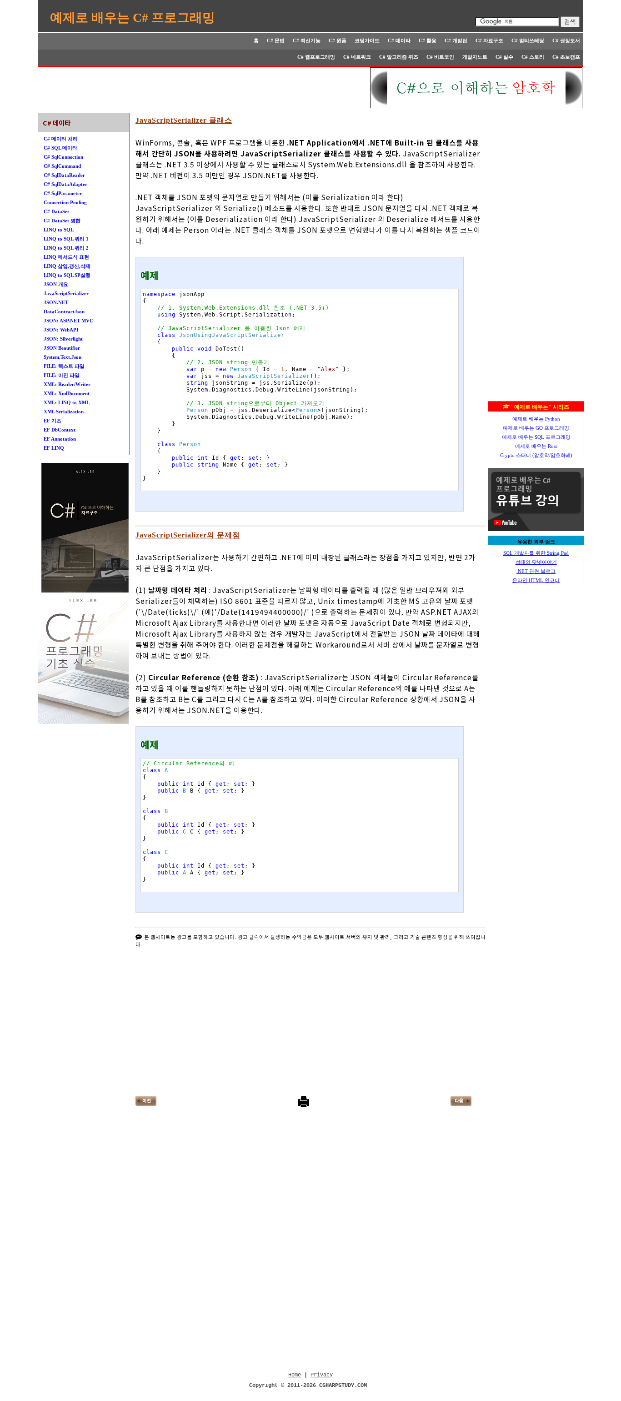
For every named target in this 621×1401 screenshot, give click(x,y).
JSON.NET (56, 302)
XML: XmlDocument (67, 393)
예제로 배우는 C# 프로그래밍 (132, 17)
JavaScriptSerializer (66, 293)
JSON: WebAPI (61, 329)
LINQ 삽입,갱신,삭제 (67, 266)
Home (294, 1375)
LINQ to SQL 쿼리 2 (66, 248)
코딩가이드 (367, 40)
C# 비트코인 (440, 57)
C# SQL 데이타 (60, 148)
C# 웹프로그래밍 (316, 57)
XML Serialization (64, 411)
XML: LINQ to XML (67, 402)
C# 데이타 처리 (61, 138)
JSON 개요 (56, 284)
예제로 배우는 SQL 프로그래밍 (536, 437)
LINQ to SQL (59, 229)
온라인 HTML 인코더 (536, 580)
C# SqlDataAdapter (65, 184)
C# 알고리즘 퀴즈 (398, 57)
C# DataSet (56, 211)
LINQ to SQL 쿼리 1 (66, 238)
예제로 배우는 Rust (536, 446)
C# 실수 (504, 57)
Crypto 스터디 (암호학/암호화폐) (536, 455)
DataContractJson (64, 311)
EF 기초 (52, 420)
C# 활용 (427, 40)
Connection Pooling (65, 202)
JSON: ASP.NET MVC (68, 320)
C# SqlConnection (63, 157)
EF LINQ (54, 448)
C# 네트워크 (357, 57)
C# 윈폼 (337, 40)
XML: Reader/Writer (67, 384)
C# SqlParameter (63, 193)
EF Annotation (60, 439)
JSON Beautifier (62, 348)
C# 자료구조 (489, 40)
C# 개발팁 (456, 40)
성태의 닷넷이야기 (536, 562)
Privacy (321, 1375)
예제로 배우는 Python (536, 419)
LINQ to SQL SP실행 (67, 275)
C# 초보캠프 (566, 57)
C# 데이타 (399, 40)
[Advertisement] (204, 87)
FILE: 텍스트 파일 (64, 366)
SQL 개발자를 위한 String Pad (536, 553)
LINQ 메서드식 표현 (66, 257)
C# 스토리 (532, 57)
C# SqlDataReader (64, 175)
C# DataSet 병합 (62, 220)
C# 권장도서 (566, 40)
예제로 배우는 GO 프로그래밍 (536, 428)
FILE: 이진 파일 (62, 375)
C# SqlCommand (62, 166)
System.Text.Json (62, 357)
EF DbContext (59, 429)
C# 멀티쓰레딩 (527, 40)
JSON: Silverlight (63, 338)
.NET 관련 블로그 (536, 571)
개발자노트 (474, 57)
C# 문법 (276, 40)
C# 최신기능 (307, 40)
